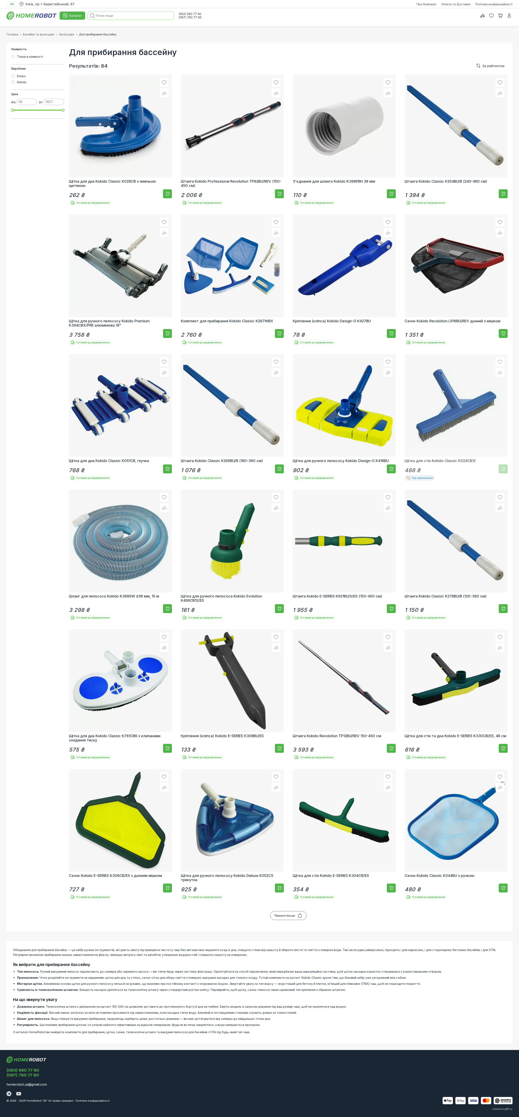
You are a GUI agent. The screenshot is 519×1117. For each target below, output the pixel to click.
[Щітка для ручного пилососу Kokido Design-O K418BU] (344, 417)
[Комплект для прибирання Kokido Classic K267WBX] (232, 279)
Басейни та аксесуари (38, 34)
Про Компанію (426, 4)
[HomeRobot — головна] (31, 16)
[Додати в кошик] (167, 193)
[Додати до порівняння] (164, 92)
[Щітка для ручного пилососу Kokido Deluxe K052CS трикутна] (232, 834)
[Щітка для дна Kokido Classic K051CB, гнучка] (120, 417)
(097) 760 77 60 (22, 1075)
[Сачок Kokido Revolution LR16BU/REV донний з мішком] (456, 279)
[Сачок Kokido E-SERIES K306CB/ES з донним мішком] (120, 834)
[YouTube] (18, 1094)
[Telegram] (8, 1094)
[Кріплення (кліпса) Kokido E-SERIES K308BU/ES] (232, 694)
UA (12, 4)
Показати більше (285, 915)
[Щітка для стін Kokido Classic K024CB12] (456, 417)
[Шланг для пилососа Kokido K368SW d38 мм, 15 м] (120, 555)
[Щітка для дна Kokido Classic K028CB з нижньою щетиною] (120, 140)
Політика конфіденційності (494, 4)
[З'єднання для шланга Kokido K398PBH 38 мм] (344, 140)
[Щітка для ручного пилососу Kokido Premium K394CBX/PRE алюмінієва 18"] (120, 279)
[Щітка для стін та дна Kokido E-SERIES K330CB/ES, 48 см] (456, 694)
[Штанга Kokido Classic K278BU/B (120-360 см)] (456, 555)
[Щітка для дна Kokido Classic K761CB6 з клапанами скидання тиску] (120, 694)
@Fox (509, 1109)
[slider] (12, 110)
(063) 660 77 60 (22, 1070)
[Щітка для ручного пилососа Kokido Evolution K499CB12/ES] (232, 555)
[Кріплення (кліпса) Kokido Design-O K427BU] (344, 279)
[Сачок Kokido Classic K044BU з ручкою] (456, 834)
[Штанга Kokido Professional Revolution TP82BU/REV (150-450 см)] (232, 140)
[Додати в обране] (164, 82)
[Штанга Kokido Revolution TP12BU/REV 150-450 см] (344, 694)
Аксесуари (66, 34)
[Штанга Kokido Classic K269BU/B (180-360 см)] (232, 417)
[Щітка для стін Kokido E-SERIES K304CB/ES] (344, 834)
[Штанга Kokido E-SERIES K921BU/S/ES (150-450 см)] (344, 555)
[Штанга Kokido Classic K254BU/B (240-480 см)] (456, 140)
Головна (12, 34)
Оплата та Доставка (455, 4)
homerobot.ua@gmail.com (26, 1084)
